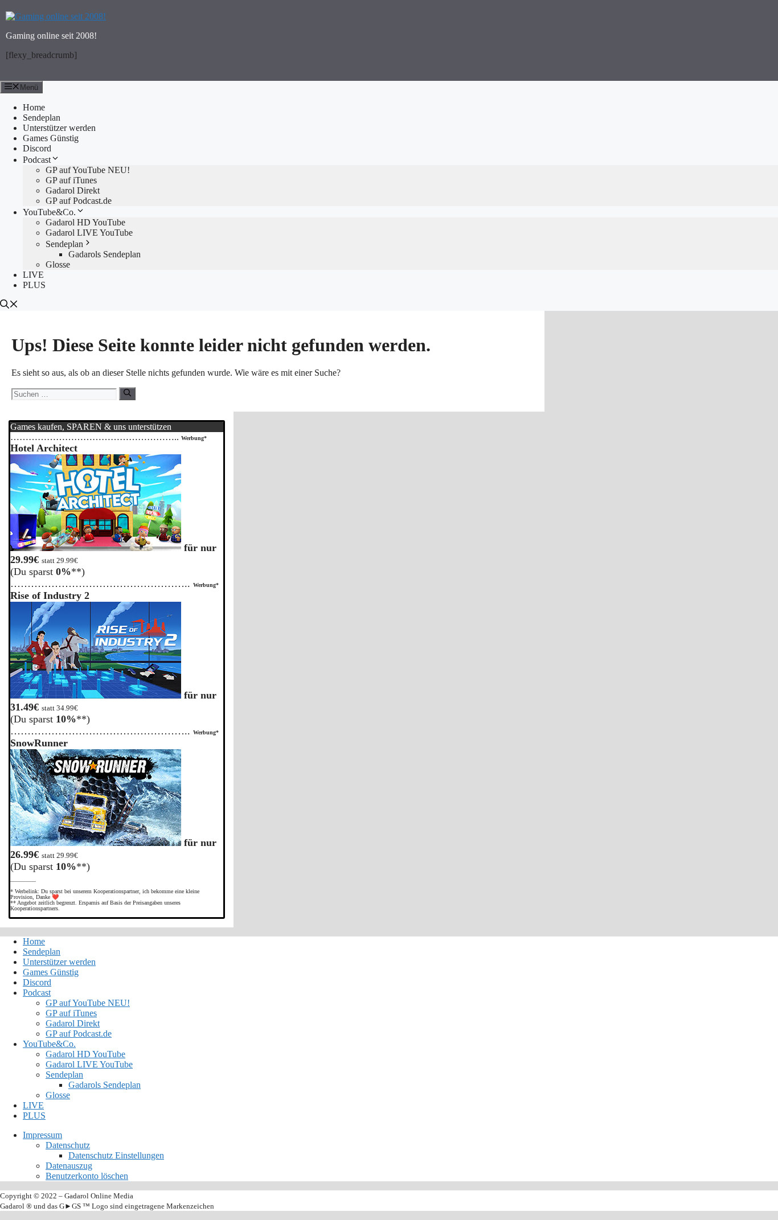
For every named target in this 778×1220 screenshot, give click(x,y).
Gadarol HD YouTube (85, 222)
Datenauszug (69, 1165)
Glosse (58, 264)
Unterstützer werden (59, 128)
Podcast (37, 160)
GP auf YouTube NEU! (88, 170)
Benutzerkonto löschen (87, 1176)
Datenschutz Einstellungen (116, 1155)
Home (34, 107)
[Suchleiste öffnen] (389, 305)
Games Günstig (51, 138)
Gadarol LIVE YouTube (89, 232)
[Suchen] (127, 393)
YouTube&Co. (49, 212)
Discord (37, 148)
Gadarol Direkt (73, 190)
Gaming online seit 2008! (51, 35)
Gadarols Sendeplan (104, 254)
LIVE (33, 275)
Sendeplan (41, 117)
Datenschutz (68, 1145)
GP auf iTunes (71, 180)
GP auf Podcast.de (79, 201)
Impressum (42, 1135)
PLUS (34, 285)
